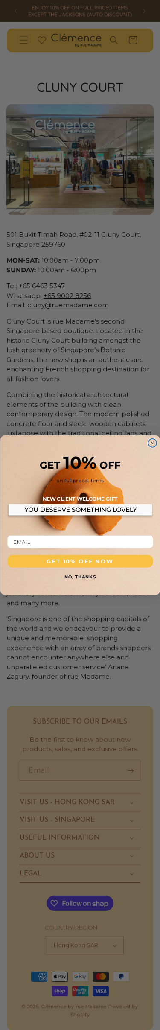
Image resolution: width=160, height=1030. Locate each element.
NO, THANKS (80, 576)
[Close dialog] (152, 442)
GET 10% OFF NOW (80, 560)
